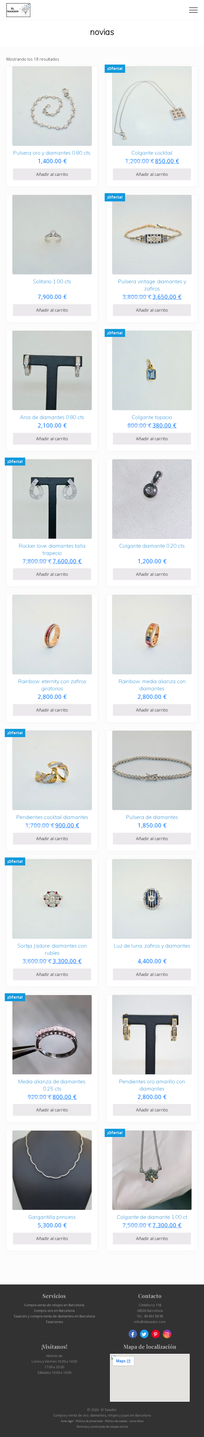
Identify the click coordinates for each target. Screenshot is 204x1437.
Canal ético (136, 1421)
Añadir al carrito (52, 174)
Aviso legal (67, 1421)
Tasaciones (54, 1321)
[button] (193, 10)
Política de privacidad (89, 1421)
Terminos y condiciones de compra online (102, 1426)
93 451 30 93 (153, 1316)
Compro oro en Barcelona (54, 1310)
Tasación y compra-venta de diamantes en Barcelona (54, 1316)
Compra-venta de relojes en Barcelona (54, 1305)
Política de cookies (116, 1421)
